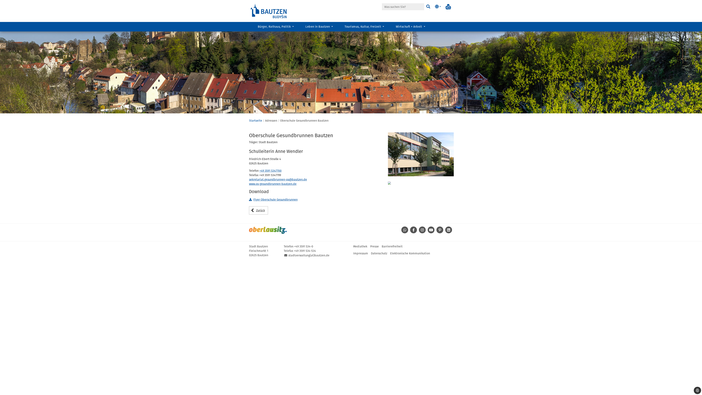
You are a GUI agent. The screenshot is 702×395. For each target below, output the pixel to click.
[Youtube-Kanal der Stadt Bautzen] (431, 232)
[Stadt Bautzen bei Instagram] (422, 232)
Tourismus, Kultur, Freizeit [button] (363, 26)
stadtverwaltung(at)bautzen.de (308, 255)
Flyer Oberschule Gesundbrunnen (275, 199)
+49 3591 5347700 (270, 170)
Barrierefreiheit (392, 246)
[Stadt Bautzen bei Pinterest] (439, 232)
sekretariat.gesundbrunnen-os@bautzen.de (278, 179)
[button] (438, 7)
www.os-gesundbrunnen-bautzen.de (273, 184)
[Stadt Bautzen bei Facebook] (413, 232)
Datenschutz (379, 253)
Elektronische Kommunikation (410, 253)
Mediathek (360, 246)
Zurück (260, 210)
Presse (374, 246)
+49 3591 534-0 (303, 246)
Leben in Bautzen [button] (318, 26)
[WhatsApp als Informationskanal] (404, 232)
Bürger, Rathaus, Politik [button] (275, 26)
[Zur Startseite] (269, 10)
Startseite (255, 120)
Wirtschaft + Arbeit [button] (409, 26)
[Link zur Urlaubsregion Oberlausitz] (268, 230)
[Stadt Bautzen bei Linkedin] (448, 232)
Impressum (360, 253)
